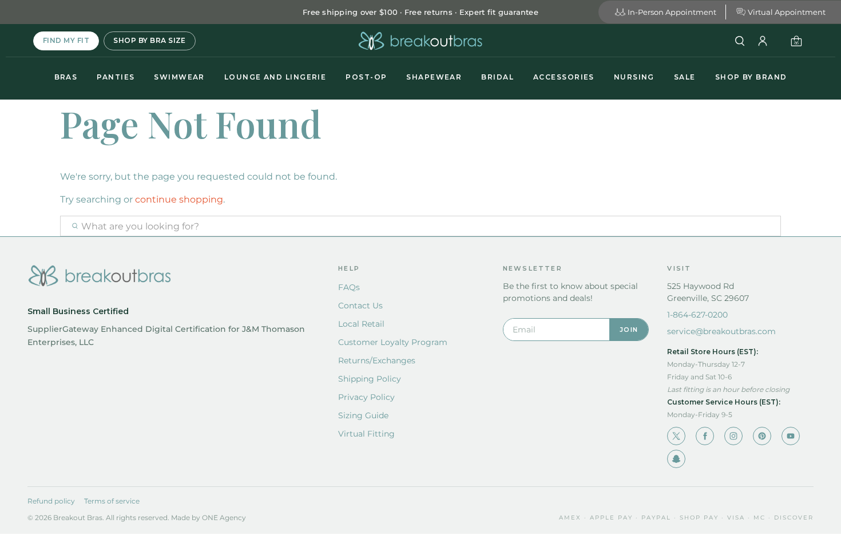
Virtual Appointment (787, 12)
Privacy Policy (366, 397)
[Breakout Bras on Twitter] (676, 436)
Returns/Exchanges (376, 360)
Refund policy (51, 501)
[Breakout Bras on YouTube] (791, 436)
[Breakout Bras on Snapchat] (676, 459)
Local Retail (361, 324)
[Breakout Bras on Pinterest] (762, 436)
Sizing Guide (363, 415)
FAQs (349, 287)
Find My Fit (66, 40)
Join (629, 330)
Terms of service (112, 501)
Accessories (563, 77)
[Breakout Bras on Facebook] (705, 436)
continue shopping (179, 199)
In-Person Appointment (672, 12)
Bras (66, 77)
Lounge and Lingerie (275, 77)
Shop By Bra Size (149, 40)
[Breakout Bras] (420, 41)
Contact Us (360, 305)
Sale (685, 77)
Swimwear (179, 77)
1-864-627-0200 (697, 315)
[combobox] (420, 226)
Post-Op (366, 77)
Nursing (634, 77)
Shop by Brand (751, 77)
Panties (115, 77)
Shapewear (434, 77)
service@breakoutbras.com (721, 331)
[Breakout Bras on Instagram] (733, 436)
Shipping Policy (369, 379)
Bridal (497, 77)
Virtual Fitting (366, 434)
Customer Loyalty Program (392, 342)
